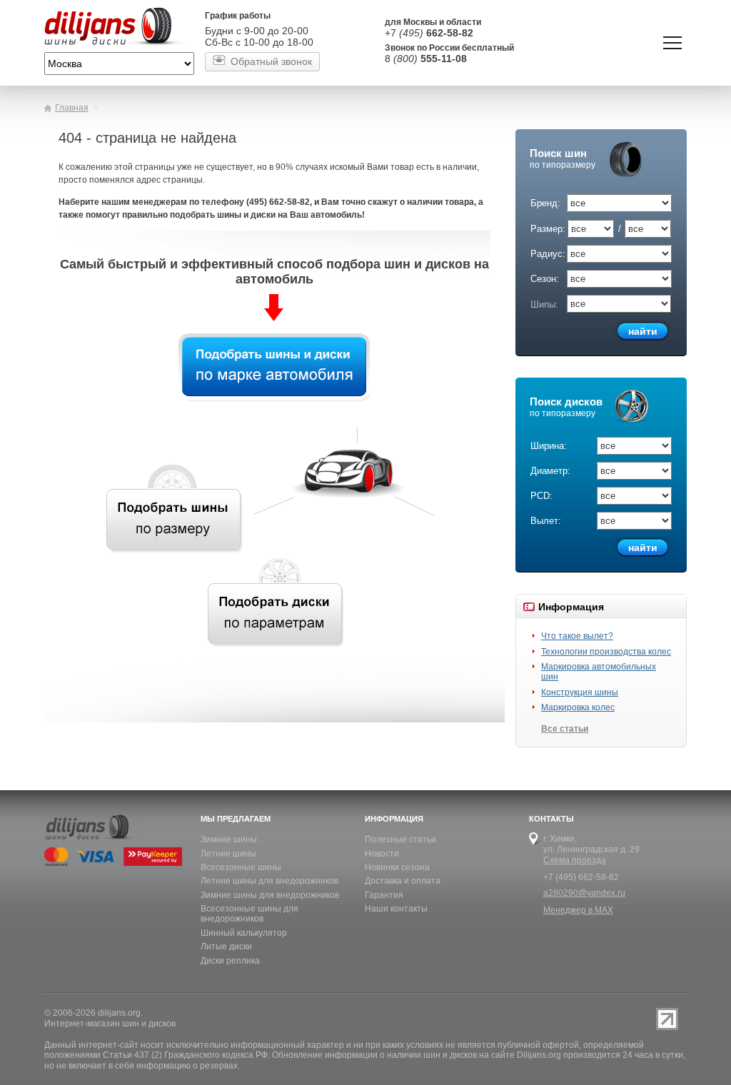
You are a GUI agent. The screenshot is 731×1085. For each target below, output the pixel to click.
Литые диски (226, 947)
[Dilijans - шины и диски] (119, 28)
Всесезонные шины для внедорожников (249, 914)
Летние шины (228, 854)
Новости (382, 854)
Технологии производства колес (606, 652)
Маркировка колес (578, 707)
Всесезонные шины (241, 867)
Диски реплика (230, 961)
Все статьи (564, 729)
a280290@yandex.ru (584, 893)
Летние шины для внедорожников (269, 881)
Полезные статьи (400, 839)
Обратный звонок (271, 61)
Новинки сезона (397, 867)
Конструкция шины (579, 692)
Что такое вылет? (577, 636)
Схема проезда (574, 860)
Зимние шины (229, 839)
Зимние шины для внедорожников (270, 895)
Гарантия (384, 895)
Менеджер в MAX (578, 910)
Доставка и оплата (402, 881)
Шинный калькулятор (244, 933)
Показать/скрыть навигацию (672, 42)
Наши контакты (396, 909)
